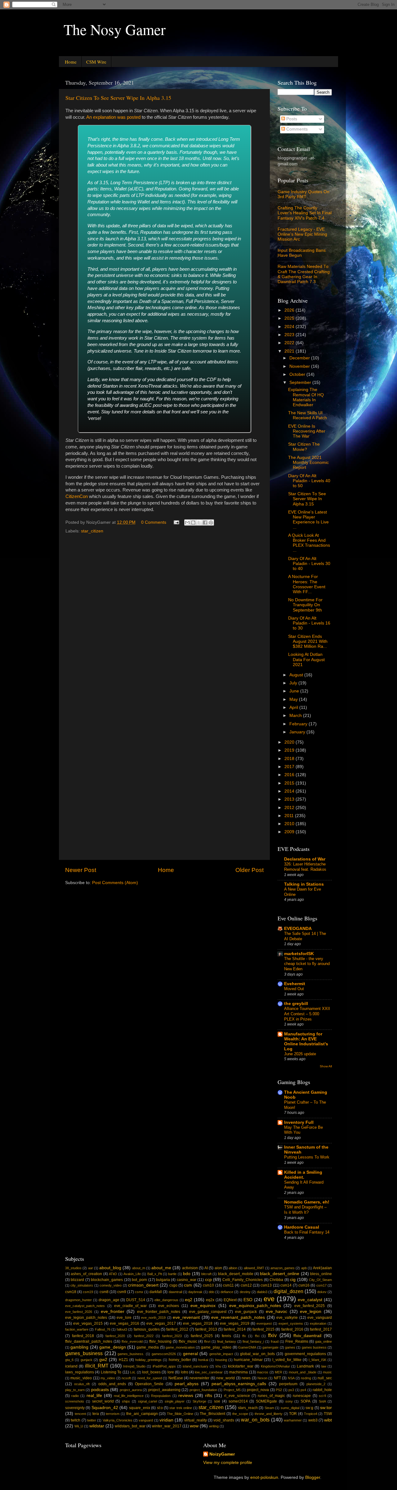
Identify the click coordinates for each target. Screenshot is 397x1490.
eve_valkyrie (287, 1317)
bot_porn (139, 1280)
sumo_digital (290, 1408)
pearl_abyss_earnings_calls (239, 1383)
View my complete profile (227, 1462)
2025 (290, 318)
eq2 (188, 1299)
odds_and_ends (112, 1384)
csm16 (304, 1285)
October (297, 374)
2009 (290, 832)
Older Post (249, 870)
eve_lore (124, 1317)
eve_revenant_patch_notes (238, 1317)
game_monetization (180, 1347)
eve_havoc (276, 1311)
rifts (208, 1395)
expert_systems (291, 1323)
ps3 (291, 1390)
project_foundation (203, 1390)
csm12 (246, 1285)
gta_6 (69, 1360)
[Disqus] (164, 614)
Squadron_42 (104, 1407)
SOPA (305, 1401)
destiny (245, 1292)
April (294, 707)
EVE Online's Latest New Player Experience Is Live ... (308, 520)
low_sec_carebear (209, 1372)
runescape (302, 1396)
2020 (290, 742)
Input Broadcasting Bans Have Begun (302, 253)
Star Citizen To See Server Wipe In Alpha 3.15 (118, 97)
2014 (290, 791)
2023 (290, 334)
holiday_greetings (148, 1360)
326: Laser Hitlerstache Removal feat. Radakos (305, 867)
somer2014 (238, 1401)
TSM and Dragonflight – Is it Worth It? (305, 1210)
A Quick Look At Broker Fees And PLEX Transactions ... (309, 543)
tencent (80, 1414)
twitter (91, 1420)
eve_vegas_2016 (124, 1323)
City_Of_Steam (320, 1280)
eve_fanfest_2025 (309, 1306)
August (296, 675)
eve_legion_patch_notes (86, 1317)
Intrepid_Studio (134, 1366)
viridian (166, 1420)
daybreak (195, 1292)
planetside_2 (315, 1384)
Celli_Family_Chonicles (242, 1280)
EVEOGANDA (298, 928)
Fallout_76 (102, 1329)
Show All (326, 1066)
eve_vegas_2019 (234, 1323)
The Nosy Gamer (115, 29)
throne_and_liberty (269, 1414)
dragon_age (109, 1300)
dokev (322, 1292)
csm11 (228, 1285)
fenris (226, 1336)
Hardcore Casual (301, 1227)
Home (71, 62)
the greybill (296, 1003)
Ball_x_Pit (154, 1274)
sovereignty (75, 1408)
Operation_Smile (149, 1384)
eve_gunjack (246, 1312)
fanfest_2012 (177, 1329)
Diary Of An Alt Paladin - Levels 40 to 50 (309, 481)
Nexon (262, 1378)
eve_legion (310, 1311)
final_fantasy (226, 1341)
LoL (133, 1372)
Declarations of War (304, 859)
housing (221, 1360)
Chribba (276, 1280)
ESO (247, 1299)
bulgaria (163, 1280)
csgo (173, 1285)
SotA (322, 1401)
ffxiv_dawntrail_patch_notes (88, 1341)
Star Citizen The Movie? (304, 446)
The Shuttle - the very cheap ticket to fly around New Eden (307, 963)
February (299, 724)
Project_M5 (232, 1390)
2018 (290, 758)
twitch (75, 1420)
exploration (318, 1323)
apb (304, 1268)
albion (233, 1268)
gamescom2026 (164, 1354)
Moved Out (294, 988)
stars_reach (248, 1408)
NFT (277, 1378)
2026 (290, 310)
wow (194, 1426)
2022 (290, 342)
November (300, 366)
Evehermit (294, 983)
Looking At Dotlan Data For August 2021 (306, 659)
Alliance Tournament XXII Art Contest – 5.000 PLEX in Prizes (307, 1013)
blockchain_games (107, 1280)
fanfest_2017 (321, 1329)
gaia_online (323, 1341)
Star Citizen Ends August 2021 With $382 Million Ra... (308, 641)
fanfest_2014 (235, 1329)
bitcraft (206, 1274)
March (296, 715)
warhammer (293, 1420)
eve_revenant (186, 1317)
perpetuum (288, 1384)
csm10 (208, 1285)
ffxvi (207, 1341)
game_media (147, 1347)
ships (126, 1401)
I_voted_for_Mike (286, 1360)
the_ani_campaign (142, 1414)
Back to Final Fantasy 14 (306, 1232)
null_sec (325, 1378)
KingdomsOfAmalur (275, 1366)
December (300, 358)
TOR (293, 1414)
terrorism (112, 1414)
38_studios (73, 1268)
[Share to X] (199, 522)
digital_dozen (288, 1291)
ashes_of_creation (86, 1274)
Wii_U (78, 1426)
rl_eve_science (237, 1396)
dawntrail (175, 1292)
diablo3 (262, 1292)
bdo (186, 1273)
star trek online (180, 1408)
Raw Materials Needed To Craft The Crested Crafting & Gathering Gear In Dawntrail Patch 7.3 (304, 274)
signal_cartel (147, 1401)
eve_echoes (168, 1306)
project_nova (258, 1390)
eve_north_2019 (153, 1317)
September (300, 382)
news (246, 1378)
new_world (225, 1378)
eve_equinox (203, 1305)
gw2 (103, 1359)
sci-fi (322, 1396)
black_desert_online (279, 1273)
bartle (172, 1274)
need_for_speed (149, 1378)
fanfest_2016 (292, 1329)
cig (293, 1279)
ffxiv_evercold (132, 1341)
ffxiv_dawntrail (307, 1335)
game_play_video (216, 1347)
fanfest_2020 (115, 1336)
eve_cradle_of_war (130, 1306)
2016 (290, 774)
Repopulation (161, 1396)
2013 (290, 799)
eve (269, 1299)
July (293, 683)
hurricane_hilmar (248, 1360)
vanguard (146, 1420)
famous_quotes (147, 1329)
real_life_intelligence (129, 1396)
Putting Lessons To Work (306, 1157)
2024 (290, 326)
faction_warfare (76, 1329)
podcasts (100, 1389)
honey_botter (180, 1360)
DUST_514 (135, 1300)
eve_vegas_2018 (197, 1323)
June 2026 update (300, 1054)
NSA (291, 1378)
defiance (227, 1292)
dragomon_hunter (78, 1300)
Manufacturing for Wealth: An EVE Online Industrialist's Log (306, 1041)
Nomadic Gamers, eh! (306, 1202)
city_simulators (81, 1285)
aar (90, 1268)
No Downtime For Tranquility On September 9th (305, 605)
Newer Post (80, 870)
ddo (211, 1292)
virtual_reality (195, 1420)
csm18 (70, 1292)
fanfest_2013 (206, 1329)
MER (278, 1372)
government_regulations (305, 1354)
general (190, 1353)
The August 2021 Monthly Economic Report (308, 462)
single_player (175, 1401)
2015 (290, 783)
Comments (296, 129)
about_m (138, 1268)
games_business (84, 1353)
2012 (290, 807)
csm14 (286, 1285)
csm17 (321, 1285)
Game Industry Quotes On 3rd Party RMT (303, 194)
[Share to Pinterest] (211, 522)
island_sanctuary (195, 1366)
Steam (269, 1408)
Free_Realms (296, 1341)
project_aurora (131, 1390)
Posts (291, 119)
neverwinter (199, 1378)
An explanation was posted (113, 117)
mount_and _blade (302, 1372)
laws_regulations (79, 1372)
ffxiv (272, 1335)
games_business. (131, 1354)
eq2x (210, 1300)
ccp (208, 1279)
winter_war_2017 (166, 1426)
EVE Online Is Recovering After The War (306, 431)
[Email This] (187, 522)
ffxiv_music (188, 1341)
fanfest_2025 (202, 1336)
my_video (107, 1378)
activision (190, 1268)
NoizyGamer (222, 1454)
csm (188, 1285)
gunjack (86, 1360)
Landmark (305, 1366)
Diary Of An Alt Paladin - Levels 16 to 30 (309, 623)
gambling (79, 1347)
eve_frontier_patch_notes (158, 1312)
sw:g (309, 1408)
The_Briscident (212, 1414)
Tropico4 (310, 1414)
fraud (275, 1341)
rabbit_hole (322, 1390)
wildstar (96, 1426)
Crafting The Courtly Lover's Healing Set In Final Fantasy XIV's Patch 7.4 (305, 213)
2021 (290, 351)
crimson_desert (143, 1285)
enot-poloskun (264, 1477)
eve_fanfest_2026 (78, 1312)
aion (218, 1268)
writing (214, 1426)
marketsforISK (299, 953)
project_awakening (164, 1390)
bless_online (321, 1274)
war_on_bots (255, 1419)
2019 (290, 750)
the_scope (240, 1414)
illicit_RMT (97, 1365)
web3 (313, 1420)
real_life (94, 1395)
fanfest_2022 (144, 1336)
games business (314, 1347)
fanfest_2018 (83, 1336)
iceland (71, 1366)
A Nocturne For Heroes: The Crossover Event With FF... (306, 584)
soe (217, 1401)
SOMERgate (266, 1401)
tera (95, 1414)
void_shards (223, 1420)
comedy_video (111, 1285)
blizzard (77, 1280)
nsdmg (306, 1378)
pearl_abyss (186, 1383)
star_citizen (92, 531)
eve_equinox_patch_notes (255, 1305)
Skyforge (199, 1401)
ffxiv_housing (160, 1341)
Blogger (312, 1477)
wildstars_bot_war (130, 1426)
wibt (328, 1420)
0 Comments (153, 522)
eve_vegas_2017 (161, 1323)
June (294, 691)
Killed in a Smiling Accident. (303, 1175)
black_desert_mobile (235, 1274)
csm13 (266, 1285)
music (327, 1372)
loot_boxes (151, 1372)
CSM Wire (96, 62)
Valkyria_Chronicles (117, 1420)
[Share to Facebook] (205, 522)
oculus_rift (82, 1384)
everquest (264, 1323)
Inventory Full (299, 1122)
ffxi (257, 1336)
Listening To (111, 1372)
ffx (244, 1336)
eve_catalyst (310, 1299)
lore (170, 1372)
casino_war (186, 1280)
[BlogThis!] (193, 522)
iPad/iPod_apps (164, 1366)
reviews (185, 1395)
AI (206, 1268)
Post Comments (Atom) (115, 882)
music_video (81, 1378)
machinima (238, 1372)
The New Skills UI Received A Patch (307, 415)
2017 (290, 766)
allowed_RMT (254, 1268)
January (297, 732)
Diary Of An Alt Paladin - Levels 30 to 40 (309, 563)
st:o (160, 1408)
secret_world (103, 1401)
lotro (184, 1372)
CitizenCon (76, 496)
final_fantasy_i (253, 1341)
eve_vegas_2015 (88, 1323)
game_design (112, 1347)
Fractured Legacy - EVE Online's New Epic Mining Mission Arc (302, 234)
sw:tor (326, 1407)
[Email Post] (176, 522)
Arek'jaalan (322, 1268)
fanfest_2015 (263, 1329)
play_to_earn (75, 1390)
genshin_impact (221, 1354)
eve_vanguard (319, 1317)
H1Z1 (123, 1360)
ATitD (113, 1274)
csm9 (121, 1292)
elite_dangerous (166, 1300)
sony (289, 1401)
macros (262, 1372)
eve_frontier (112, 1311)
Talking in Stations (304, 884)
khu (218, 1366)
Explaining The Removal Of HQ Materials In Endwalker (306, 397)
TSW (328, 1414)
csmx (139, 1292)
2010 (290, 823)
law (323, 1366)
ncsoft (126, 1378)
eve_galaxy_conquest (207, 1312)
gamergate (270, 1347)
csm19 (88, 1292)
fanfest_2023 (172, 1336)
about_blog (110, 1267)
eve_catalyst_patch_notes (85, 1306)
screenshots (74, 1401)
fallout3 (122, 1329)
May (294, 699)
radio (75, 1396)
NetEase (175, 1378)
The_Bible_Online (180, 1414)
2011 (289, 815)
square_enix (139, 1408)
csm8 (104, 1292)
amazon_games (282, 1268)
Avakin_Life (132, 1274)
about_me (161, 1267)
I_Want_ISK (317, 1360)
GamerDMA (247, 1347)
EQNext (230, 1300)
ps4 (303, 1390)
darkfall (155, 1292)
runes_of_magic (271, 1396)
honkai (203, 1360)
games (290, 1347)
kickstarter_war (240, 1366)
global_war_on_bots (257, 1354)
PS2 (279, 1390)
